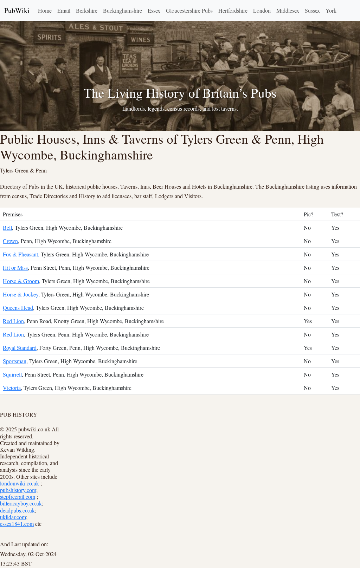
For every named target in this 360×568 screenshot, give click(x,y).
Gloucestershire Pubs (189, 10)
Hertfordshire (233, 10)
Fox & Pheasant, (21, 254)
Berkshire (86, 10)
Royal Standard (20, 347)
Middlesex (287, 10)
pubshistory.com (18, 490)
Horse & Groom (21, 281)
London (262, 10)
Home (45, 10)
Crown (10, 240)
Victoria (12, 387)
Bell (7, 227)
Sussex (312, 10)
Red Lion (13, 321)
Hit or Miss (15, 267)
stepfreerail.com (17, 496)
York (331, 10)
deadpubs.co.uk (17, 510)
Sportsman (14, 361)
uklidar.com (13, 517)
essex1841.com (17, 523)
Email (63, 10)
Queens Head (18, 307)
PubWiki (17, 10)
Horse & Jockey (20, 294)
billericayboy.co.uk (21, 503)
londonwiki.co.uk (20, 483)
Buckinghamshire (122, 10)
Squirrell (12, 374)
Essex (154, 10)
